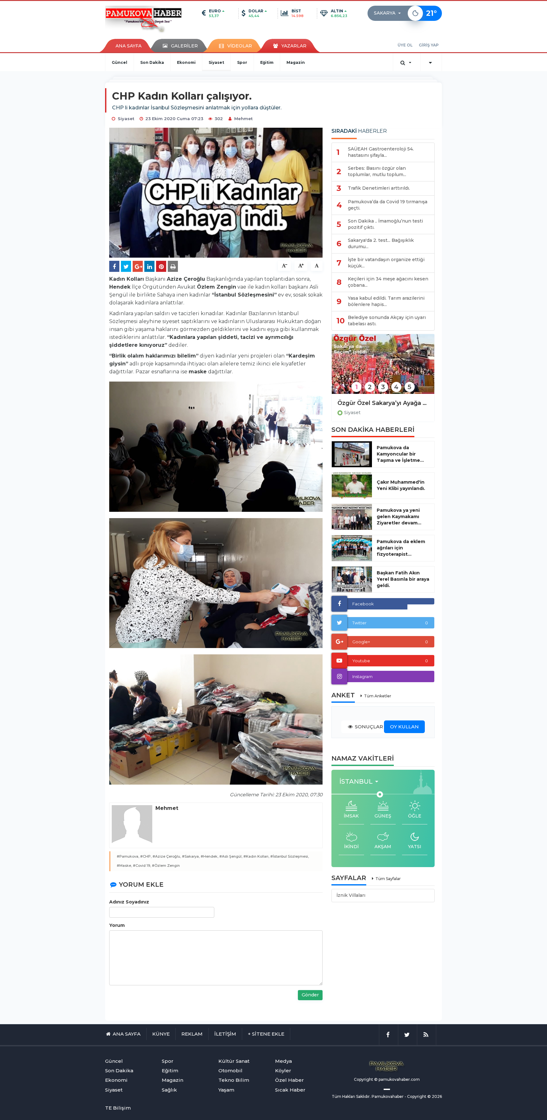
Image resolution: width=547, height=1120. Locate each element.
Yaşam (226, 1090)
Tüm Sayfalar (388, 878)
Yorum (117, 925)
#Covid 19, (142, 865)
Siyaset (216, 62)
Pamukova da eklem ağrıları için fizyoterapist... (401, 548)
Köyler (283, 1071)
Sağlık (169, 1090)
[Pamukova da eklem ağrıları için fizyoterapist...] (352, 548)
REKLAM (192, 1034)
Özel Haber (289, 1080)
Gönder (310, 995)
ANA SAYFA (128, 46)
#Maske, (124, 865)
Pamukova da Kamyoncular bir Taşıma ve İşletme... (400, 454)
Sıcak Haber (290, 1090)
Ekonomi (186, 62)
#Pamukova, (128, 856)
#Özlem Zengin (166, 865)
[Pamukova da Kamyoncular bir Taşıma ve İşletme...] (352, 454)
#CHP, (146, 856)
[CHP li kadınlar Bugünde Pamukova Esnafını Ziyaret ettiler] (383, 368)
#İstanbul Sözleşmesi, (289, 856)
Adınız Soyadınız (129, 902)
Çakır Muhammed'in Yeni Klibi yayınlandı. (401, 485)
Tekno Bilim (233, 1080)
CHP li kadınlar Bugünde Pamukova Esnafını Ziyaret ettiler (383, 403)
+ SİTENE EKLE (266, 1034)
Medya (283, 1061)
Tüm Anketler (377, 696)
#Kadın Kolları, (256, 856)
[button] (389, 13)
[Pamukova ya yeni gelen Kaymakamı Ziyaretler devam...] (352, 517)
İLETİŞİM (225, 1034)
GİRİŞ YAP (429, 45)
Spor (242, 62)
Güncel (119, 62)
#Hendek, (209, 856)
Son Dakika (152, 62)
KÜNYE (161, 1034)
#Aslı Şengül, (230, 856)
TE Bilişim (118, 1108)
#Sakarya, (191, 856)
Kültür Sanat (233, 1061)
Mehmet (243, 118)
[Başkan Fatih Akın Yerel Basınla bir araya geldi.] (352, 579)
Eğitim (267, 62)
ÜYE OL (405, 45)
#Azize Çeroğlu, (167, 856)
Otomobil (230, 1071)
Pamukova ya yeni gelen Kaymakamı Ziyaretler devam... (399, 516)
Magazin (295, 62)
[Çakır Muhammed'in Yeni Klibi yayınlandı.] (352, 486)
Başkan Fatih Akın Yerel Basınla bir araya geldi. (403, 579)
